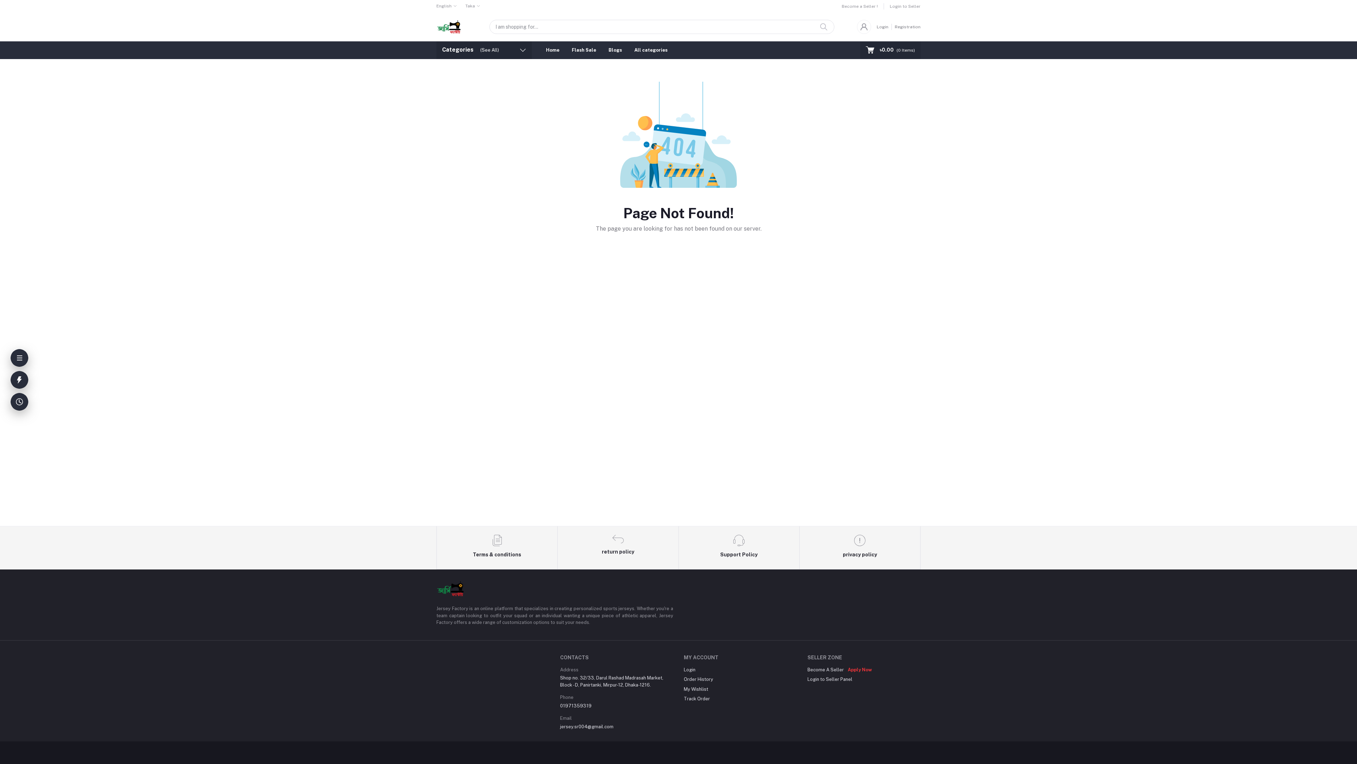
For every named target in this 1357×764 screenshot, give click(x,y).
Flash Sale (584, 50)
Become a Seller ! (860, 6)
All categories (651, 50)
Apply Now (860, 669)
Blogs (615, 50)
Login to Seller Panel (829, 679)
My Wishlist (696, 689)
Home (552, 50)
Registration (908, 26)
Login (882, 26)
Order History (698, 679)
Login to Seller (905, 6)
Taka (470, 6)
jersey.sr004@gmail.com (586, 726)
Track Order (697, 698)
